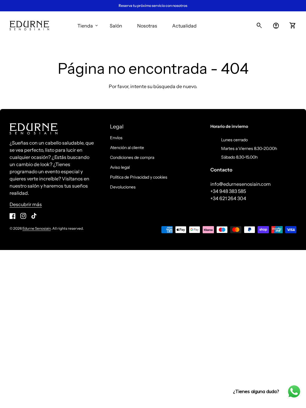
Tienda (88, 26)
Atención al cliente (127, 147)
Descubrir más (26, 204)
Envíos (116, 137)
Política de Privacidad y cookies (138, 177)
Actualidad (184, 26)
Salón (116, 26)
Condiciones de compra (132, 157)
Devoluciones (123, 187)
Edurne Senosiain (36, 228)
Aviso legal (120, 167)
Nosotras (147, 26)
